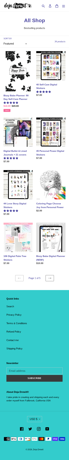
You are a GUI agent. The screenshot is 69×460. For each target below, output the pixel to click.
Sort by (8, 38)
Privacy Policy (14, 314)
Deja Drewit (38, 449)
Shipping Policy (14, 348)
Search (10, 306)
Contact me (12, 340)
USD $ (33, 419)
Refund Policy (13, 331)
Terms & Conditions (16, 323)
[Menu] (63, 5)
